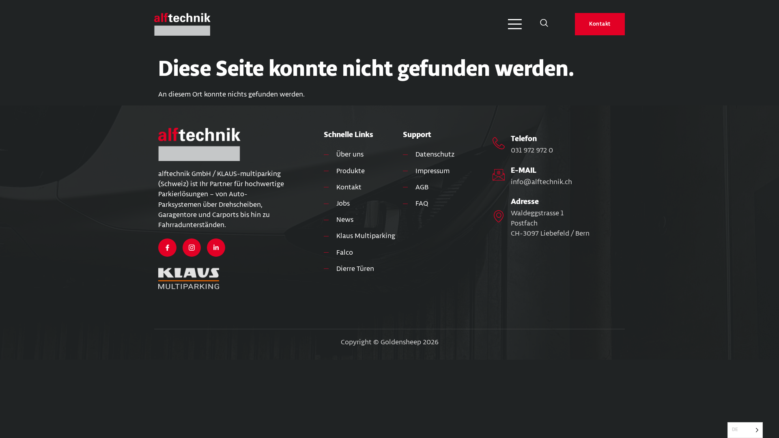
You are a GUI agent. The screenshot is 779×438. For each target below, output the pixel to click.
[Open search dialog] (544, 24)
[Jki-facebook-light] (167, 247)
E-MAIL (523, 170)
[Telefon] (499, 143)
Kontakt (600, 24)
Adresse (525, 202)
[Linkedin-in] (216, 247)
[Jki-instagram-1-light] (192, 247)
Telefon (524, 139)
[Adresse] (499, 216)
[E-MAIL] (499, 175)
